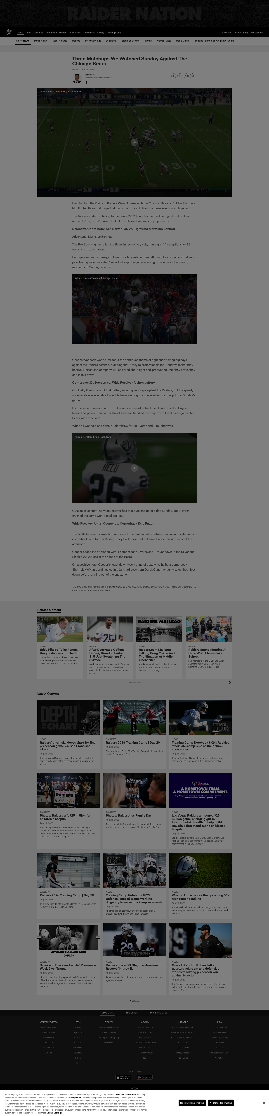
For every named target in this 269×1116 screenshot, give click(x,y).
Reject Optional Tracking (192, 1102)
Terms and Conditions (125, 1094)
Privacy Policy (74, 1097)
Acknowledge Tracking (221, 1102)
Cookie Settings (54, 1112)
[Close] (264, 1102)
